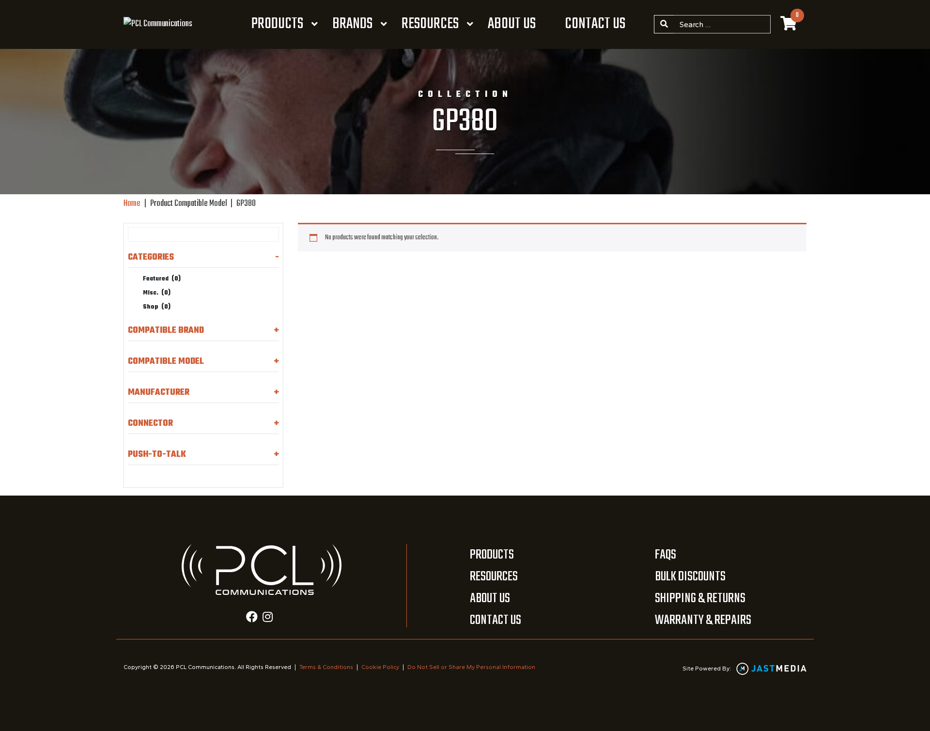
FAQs (665, 554)
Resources (430, 24)
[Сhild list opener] (177, 307)
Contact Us (595, 24)
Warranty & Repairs (703, 620)
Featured (162, 279)
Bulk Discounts (690, 576)
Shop (156, 307)
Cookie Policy (380, 667)
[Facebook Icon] (252, 618)
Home (132, 204)
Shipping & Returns (700, 598)
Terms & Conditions (326, 667)
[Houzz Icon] (268, 618)
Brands (352, 24)
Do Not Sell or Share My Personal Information (471, 667)
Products (277, 24)
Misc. (156, 293)
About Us (512, 24)
